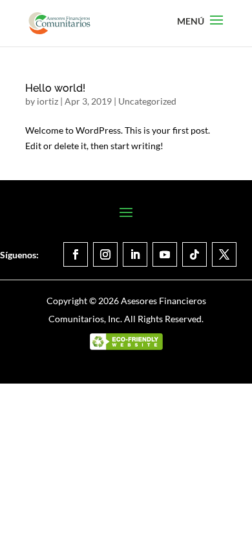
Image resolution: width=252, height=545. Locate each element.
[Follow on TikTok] (194, 254)
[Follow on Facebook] (75, 254)
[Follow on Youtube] (164, 254)
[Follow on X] (224, 254)
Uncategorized (147, 101)
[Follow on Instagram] (105, 254)
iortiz (47, 101)
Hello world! (55, 88)
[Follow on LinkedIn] (135, 254)
